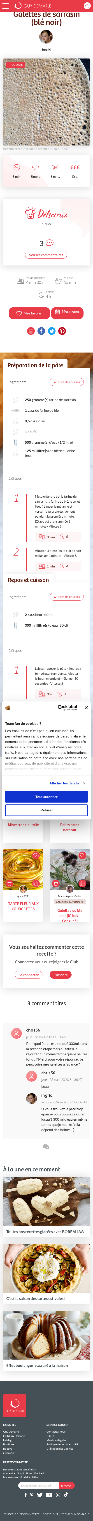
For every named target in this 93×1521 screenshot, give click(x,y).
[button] (5, 6)
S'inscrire (60, 975)
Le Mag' (7, 1440)
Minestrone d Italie (23, 825)
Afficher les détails (64, 783)
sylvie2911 (23, 896)
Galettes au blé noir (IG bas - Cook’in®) (69, 916)
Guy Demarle (11, 1431)
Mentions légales (56, 1440)
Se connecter (29, 975)
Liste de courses (69, 382)
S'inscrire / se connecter (22, 1514)
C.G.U (50, 1436)
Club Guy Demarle (14, 1436)
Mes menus (71, 311)
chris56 (33, 1030)
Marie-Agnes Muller (69, 896)
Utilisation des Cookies (59, 1448)
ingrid (47, 1095)
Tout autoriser (46, 797)
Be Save (7, 1448)
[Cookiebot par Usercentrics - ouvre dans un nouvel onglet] (58, 708)
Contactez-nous (55, 1431)
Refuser (46, 810)
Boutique (8, 1444)
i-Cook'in (8, 1453)
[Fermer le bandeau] (86, 707)
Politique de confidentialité (62, 1444)
